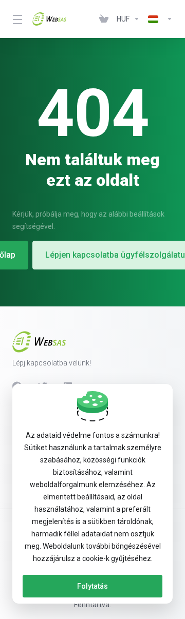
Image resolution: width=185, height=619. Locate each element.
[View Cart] (104, 19)
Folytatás (92, 586)
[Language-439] (158, 19)
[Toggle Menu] (16, 19)
